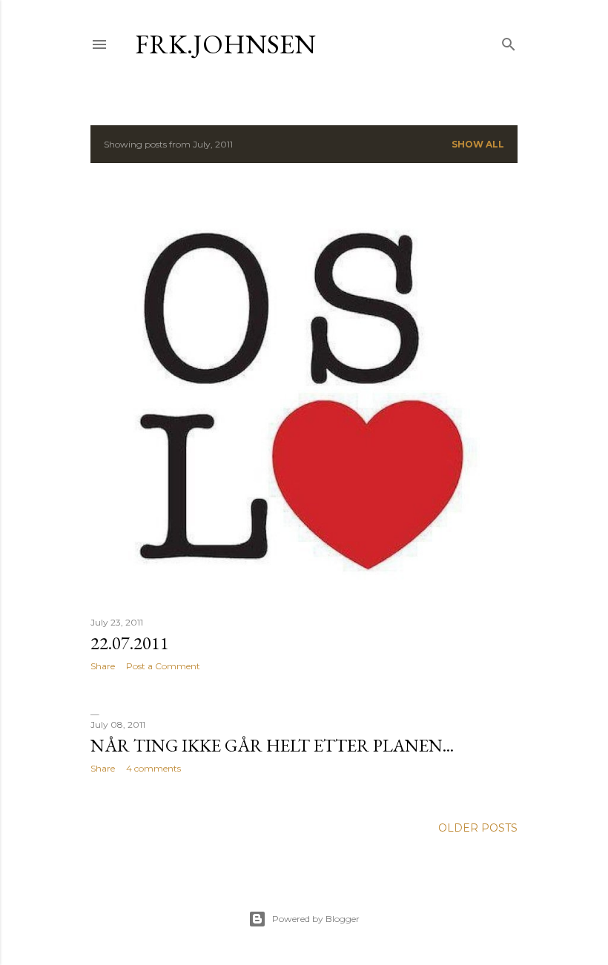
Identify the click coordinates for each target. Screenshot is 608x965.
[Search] (509, 41)
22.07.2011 (129, 642)
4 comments (153, 768)
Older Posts (478, 828)
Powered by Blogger (316, 918)
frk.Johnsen (225, 44)
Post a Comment (163, 665)
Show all (478, 144)
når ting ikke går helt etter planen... (272, 745)
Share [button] (102, 665)
